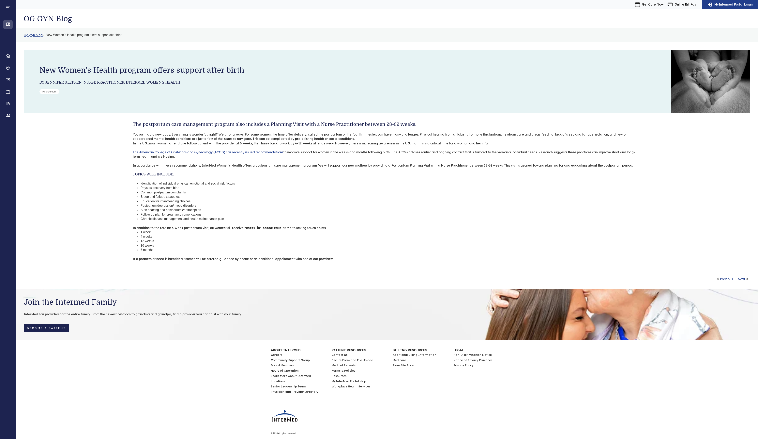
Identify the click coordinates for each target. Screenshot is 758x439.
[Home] (8, 56)
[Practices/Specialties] (8, 91)
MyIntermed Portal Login (733, 4)
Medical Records (344, 365)
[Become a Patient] (8, 115)
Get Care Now (653, 4)
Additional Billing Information (414, 355)
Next (741, 279)
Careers (276, 355)
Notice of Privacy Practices (472, 360)
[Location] (8, 68)
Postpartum (49, 91)
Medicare (399, 360)
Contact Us (339, 355)
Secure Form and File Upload (352, 360)
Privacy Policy (463, 365)
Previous (726, 279)
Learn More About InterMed (291, 376)
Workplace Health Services (351, 386)
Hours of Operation (285, 370)
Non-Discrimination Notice (472, 355)
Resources (339, 376)
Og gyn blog (33, 35)
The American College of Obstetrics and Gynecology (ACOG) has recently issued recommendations (208, 152)
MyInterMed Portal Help (349, 381)
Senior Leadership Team (288, 386)
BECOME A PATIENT (46, 328)
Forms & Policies (343, 370)
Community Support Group (290, 360)
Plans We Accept (405, 365)
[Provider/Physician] (8, 80)
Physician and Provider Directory (294, 392)
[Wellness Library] (8, 103)
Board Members (282, 365)
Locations (278, 381)
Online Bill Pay (685, 4)
